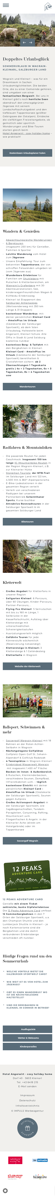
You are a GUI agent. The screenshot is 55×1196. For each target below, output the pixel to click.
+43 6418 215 (30, 1082)
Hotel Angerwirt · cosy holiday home (26, 133)
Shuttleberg (31, 278)
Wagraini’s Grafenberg (20, 285)
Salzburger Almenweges (22, 302)
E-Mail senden (27, 1086)
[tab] (27, 972)
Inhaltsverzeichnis (27, 1105)
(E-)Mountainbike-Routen (31, 462)
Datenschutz (27, 1100)
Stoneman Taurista (18, 472)
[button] (5, 1190)
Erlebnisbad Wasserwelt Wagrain (27, 764)
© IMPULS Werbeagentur (27, 1110)
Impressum (27, 1095)
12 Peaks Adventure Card (24, 910)
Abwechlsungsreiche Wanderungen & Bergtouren (29, 241)
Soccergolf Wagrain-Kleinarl (24, 740)
